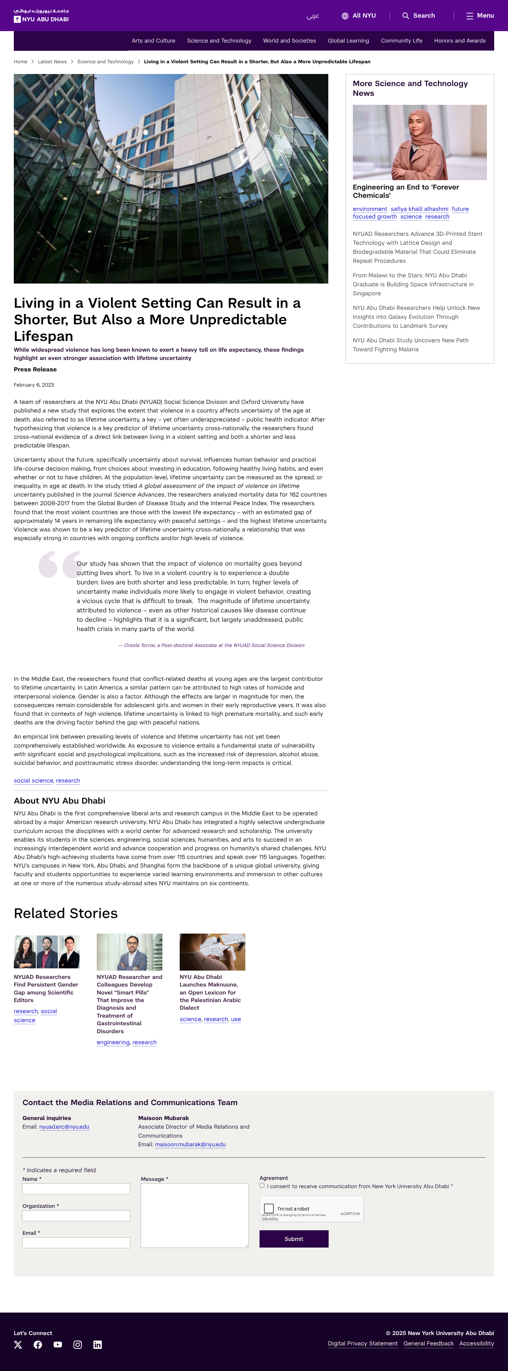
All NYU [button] (364, 16)
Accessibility (476, 1343)
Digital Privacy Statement (363, 1343)
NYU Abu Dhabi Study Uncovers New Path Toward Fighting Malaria (411, 344)
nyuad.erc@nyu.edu (64, 1126)
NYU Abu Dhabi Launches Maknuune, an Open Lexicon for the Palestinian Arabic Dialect (210, 992)
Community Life (401, 40)
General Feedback (429, 1343)
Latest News (52, 62)
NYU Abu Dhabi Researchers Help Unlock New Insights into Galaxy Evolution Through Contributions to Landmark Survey (416, 317)
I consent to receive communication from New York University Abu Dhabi (360, 1186)
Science (190, 1019)
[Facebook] (38, 1345)
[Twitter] (18, 1345)
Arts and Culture (153, 40)
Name (31, 1179)
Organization (40, 1206)
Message (155, 1179)
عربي (313, 16)
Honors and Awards (460, 40)
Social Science (33, 780)
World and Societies (289, 40)
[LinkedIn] (97, 1345)
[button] (421, 16)
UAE (236, 1019)
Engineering (113, 1042)
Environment (370, 209)
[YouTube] (57, 1345)
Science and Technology (219, 40)
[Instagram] (77, 1345)
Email (31, 1232)
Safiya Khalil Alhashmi (420, 209)
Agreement (274, 1178)
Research (68, 780)
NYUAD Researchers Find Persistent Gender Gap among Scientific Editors (46, 988)
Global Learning (348, 40)
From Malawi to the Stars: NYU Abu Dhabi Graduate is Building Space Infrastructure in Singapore (413, 284)
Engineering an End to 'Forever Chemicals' (406, 191)
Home (21, 62)
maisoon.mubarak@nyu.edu (190, 1144)
